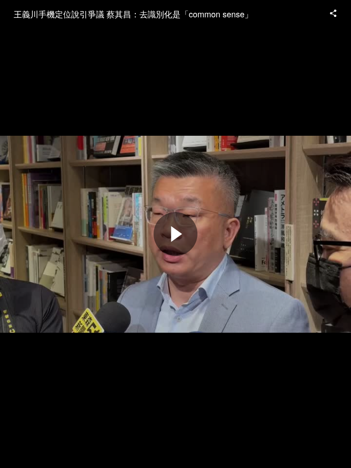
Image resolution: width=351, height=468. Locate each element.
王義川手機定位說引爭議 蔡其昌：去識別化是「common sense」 (133, 14)
